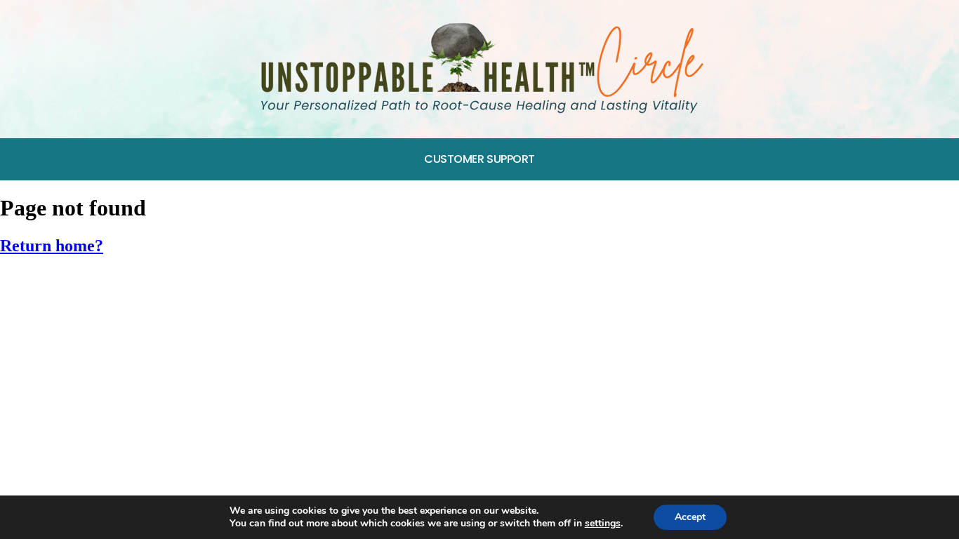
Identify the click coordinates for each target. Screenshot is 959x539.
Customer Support (479, 159)
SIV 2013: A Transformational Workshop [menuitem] (122, 448)
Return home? (51, 246)
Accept (690, 517)
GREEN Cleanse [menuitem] (53, 285)
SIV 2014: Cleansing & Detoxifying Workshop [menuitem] (135, 415)
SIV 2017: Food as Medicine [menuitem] (86, 318)
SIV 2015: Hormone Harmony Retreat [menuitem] (113, 383)
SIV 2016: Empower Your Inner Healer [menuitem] (112, 350)
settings (603, 523)
